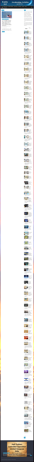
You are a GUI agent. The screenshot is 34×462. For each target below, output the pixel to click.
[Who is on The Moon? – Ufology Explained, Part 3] (26, 148)
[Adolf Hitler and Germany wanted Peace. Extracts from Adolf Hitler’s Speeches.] (26, 298)
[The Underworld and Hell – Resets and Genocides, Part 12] (26, 36)
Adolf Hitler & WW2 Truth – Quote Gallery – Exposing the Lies (30, 259)
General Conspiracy (10, 6)
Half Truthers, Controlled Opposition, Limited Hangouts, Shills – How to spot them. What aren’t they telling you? (17, 454)
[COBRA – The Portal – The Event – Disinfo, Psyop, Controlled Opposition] (26, 275)
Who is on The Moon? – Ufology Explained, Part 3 (30, 150)
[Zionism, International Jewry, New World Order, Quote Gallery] (26, 252)
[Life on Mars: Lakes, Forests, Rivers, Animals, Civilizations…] (26, 166)
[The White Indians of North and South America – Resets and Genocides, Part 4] (26, 86)
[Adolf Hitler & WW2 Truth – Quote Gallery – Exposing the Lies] (26, 257)
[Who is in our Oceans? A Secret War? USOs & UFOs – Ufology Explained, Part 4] (26, 142)
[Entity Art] (16, 0)
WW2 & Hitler (15, 6)
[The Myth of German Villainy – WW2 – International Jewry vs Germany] (26, 286)
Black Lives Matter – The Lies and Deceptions (30, 183)
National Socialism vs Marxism (30, 172)
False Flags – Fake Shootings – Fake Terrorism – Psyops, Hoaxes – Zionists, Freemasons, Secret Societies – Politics (28, 396)
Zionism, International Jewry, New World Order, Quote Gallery (30, 254)
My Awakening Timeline (30, 232)
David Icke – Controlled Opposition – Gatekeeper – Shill (29, 282)
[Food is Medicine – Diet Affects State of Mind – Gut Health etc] (26, 429)
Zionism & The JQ (5, 6)
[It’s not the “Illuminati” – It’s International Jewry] (26, 241)
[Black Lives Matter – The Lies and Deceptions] (26, 181)
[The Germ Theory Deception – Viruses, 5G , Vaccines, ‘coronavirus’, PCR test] (26, 191)
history (7, 26)
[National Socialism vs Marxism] (26, 171)
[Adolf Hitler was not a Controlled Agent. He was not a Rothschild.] (26, 246)
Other (26, 6)
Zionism (6, 27)
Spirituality (19, 6)
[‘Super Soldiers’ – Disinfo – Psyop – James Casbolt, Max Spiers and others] (26, 262)
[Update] (26, 27)
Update (29, 27)
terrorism (4, 27)
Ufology (23, 6)
